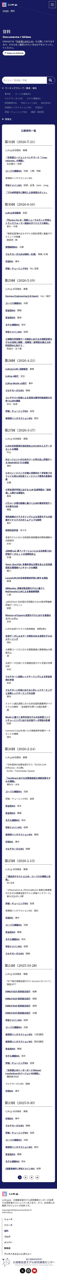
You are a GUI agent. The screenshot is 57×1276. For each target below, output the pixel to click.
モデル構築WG (34, 98)
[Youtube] (34, 1270)
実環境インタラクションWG (18, 107)
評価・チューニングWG (16, 111)
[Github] (28, 1270)
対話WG (39, 107)
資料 (6, 1230)
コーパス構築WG (23, 93)
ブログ (7, 1236)
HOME (6, 10)
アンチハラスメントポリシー (18, 1254)
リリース (8, 1225)
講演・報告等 (37, 111)
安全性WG (46, 102)
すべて (8, 93)
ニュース (8, 1219)
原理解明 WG (11, 102)
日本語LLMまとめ (24, 41)
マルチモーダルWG (14, 98)
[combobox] (24, 80)
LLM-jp (12, 4)
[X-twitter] (22, 1270)
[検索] (51, 80)
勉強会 (7, 1248)
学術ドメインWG (29, 102)
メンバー (8, 1242)
